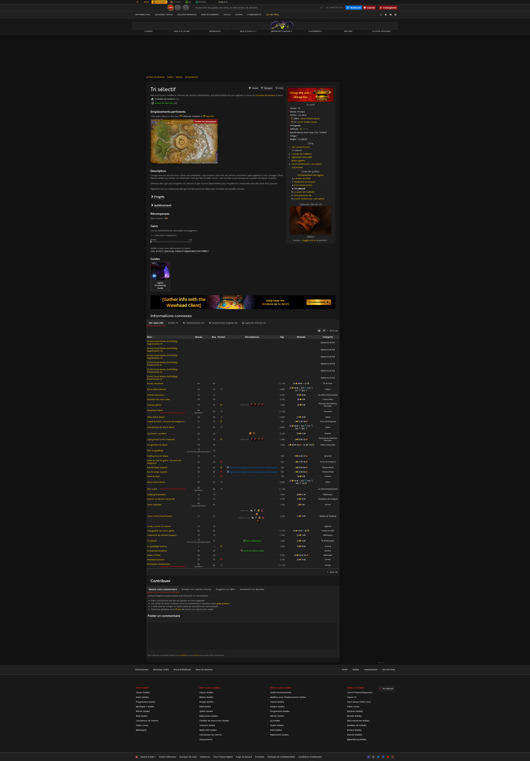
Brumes (203, 2)
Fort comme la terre (301, 147)
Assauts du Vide (328, 531)
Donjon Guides (206, 702)
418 (308, 480)
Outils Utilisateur (167, 756)
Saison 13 (351, 697)
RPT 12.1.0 (177, 7)
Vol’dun (328, 559)
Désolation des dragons (327, 499)
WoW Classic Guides (280, 687)
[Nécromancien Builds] (358, 720)
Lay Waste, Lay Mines (157, 433)
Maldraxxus (327, 494)
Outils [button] (227, 14)
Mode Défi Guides (208, 730)
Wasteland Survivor (155, 559)
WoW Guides (142, 687)
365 (296, 428)
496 (297, 483)
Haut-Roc (210, 116)
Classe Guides (143, 692)
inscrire (196, 655)
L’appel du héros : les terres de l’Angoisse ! (166, 421)
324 (308, 388)
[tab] (155, 322)
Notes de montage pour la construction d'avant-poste (253, 467)
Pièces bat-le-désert (156, 482)
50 (304, 444)
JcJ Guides (275, 720)
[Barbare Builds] (355, 711)
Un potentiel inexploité (157, 550)
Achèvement (162, 205)
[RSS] (393, 757)
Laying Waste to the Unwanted (161, 439)
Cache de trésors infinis (253, 550)
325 (302, 388)
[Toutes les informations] (137, 2)
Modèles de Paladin (356, 725)
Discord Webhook (186, 14)
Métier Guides (143, 711)
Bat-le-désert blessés (156, 389)
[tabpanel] (243, 451)
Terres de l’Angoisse (328, 421)
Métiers (179, 77)
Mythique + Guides (145, 706)
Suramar (327, 433)
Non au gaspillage (155, 450)
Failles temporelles (327, 445)
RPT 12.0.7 (185, 7)
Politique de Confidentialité (281, 756)
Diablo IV (225, 2)
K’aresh (328, 504)
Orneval (328, 546)
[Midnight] (141, 730)
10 (305, 383)
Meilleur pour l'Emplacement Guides (288, 697)
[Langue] (395, 15)
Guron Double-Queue (310, 118)
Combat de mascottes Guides (214, 720)
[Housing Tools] (161, 669)
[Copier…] (319, 331)
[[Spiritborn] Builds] (356, 739)
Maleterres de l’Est (328, 342)
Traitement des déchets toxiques (162, 535)
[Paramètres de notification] (386, 15)
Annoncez (205, 756)
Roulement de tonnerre (304, 182)
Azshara (328, 476)
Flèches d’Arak (327, 467)
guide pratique (222, 603)
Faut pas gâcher (154, 405)
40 (305, 530)
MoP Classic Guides (209, 687)
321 (308, 426)
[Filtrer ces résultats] (324, 331)
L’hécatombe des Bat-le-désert (161, 427)
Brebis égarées (298, 160)
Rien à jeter (152, 489)
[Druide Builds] (354, 716)
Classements (205, 739)
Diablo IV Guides (355, 687)
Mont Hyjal (328, 555)
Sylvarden (328, 456)
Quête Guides (206, 711)
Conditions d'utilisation (310, 756)
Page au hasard (244, 756)
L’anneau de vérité (302, 178)
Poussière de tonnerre (265, 95)
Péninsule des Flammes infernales (328, 404)
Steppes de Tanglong (328, 516)
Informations (142, 14)
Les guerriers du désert (157, 444)
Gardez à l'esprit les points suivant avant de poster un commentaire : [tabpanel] (189, 625)
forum (178, 609)
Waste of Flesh (154, 555)
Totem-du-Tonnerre (191, 116)
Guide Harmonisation (280, 692)
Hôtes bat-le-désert (156, 417)
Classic (177, 2)
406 (303, 428)
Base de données (210, 14)
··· (211, 2)
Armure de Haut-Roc (164, 103)
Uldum (327, 389)
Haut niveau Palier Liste (359, 702)
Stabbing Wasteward (156, 494)
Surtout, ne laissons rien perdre (161, 499)
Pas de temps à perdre (157, 467)
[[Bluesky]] (378, 757)
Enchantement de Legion (311, 175)
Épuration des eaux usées (158, 399)
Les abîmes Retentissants (328, 395)
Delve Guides (142, 697)
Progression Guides (145, 702)
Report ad (381, 662)
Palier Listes (142, 725)
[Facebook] (383, 757)
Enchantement (191, 77)
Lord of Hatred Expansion (359, 692)
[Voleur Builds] (354, 730)
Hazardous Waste (155, 410)
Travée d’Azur (327, 399)
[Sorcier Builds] (354, 734)
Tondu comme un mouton (159, 526)
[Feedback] (391, 15)
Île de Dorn (328, 383)
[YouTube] (388, 757)
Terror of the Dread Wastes (159, 516)
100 (310, 444)
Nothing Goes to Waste (157, 456)
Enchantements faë (303, 195)
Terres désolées (154, 504)
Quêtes (170, 77)
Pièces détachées (253, 540)
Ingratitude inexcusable (302, 157)
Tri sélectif (151, 540)
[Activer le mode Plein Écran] (381, 15)
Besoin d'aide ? (148, 756)
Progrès (159, 196)
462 (303, 390)
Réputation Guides (208, 716)
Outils (345, 669)
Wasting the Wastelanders (158, 564)
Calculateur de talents (147, 720)
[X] (373, 757)
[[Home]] (149, 7)
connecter (183, 655)
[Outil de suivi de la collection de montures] (242, 302)
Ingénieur (328, 526)
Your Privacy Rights (223, 756)
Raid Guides (142, 716)
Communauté (254, 14)
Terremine (328, 411)
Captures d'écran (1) (310, 204)
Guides (239, 14)
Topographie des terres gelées (160, 530)
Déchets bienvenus (155, 395)
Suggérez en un (309, 240)
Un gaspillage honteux (157, 546)
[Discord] (368, 757)
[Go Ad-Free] (272, 14)
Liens (280, 88)
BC (190, 2)
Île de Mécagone (327, 541)
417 (296, 390)
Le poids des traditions (302, 153)
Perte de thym (153, 476)
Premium (259, 756)
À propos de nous (188, 756)
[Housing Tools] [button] (164, 14)
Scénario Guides (207, 725)
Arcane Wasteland (155, 383)
